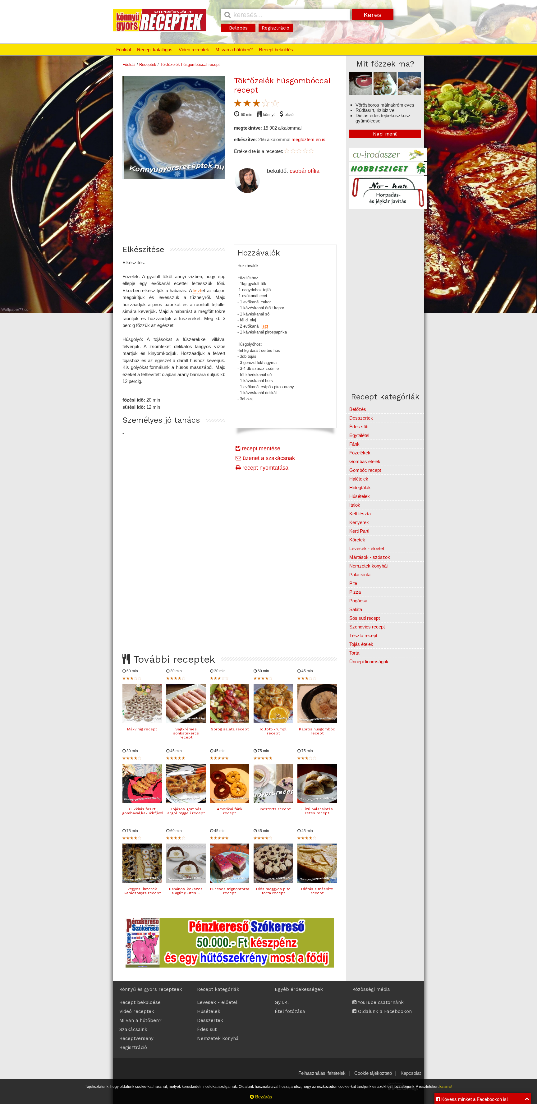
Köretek (357, 539)
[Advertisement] (229, 554)
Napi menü (385, 134)
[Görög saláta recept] (230, 721)
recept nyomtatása (264, 468)
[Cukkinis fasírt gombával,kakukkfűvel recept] (142, 801)
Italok (354, 505)
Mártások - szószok (369, 557)
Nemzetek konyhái (368, 565)
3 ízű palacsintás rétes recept (317, 811)
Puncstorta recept (273, 809)
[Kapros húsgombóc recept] (317, 721)
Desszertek (361, 418)
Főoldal (123, 49)
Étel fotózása (290, 1011)
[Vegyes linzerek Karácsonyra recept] (142, 881)
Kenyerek (359, 522)
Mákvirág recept (142, 729)
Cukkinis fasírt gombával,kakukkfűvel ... (142, 813)
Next (231, 148)
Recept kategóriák (218, 989)
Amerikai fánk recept (229, 811)
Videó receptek (194, 49)
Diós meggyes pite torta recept (273, 891)
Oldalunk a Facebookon (384, 1011)
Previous (116, 148)
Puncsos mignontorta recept (229, 891)
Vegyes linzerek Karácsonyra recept (142, 891)
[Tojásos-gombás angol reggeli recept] (186, 801)
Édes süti (358, 426)
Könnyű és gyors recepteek (150, 989)
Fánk (354, 444)
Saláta (355, 609)
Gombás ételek (364, 461)
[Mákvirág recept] (142, 721)
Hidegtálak (360, 487)
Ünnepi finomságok (368, 661)
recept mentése (260, 448)
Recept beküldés (276, 49)
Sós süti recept (364, 618)
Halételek (358, 478)
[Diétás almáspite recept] (317, 881)
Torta (354, 653)
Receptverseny (136, 1038)
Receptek (147, 64)
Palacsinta (359, 574)
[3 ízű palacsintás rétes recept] (317, 801)
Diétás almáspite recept (317, 891)
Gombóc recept (365, 470)
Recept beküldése (140, 1002)
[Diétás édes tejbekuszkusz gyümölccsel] (409, 93)
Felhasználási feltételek (322, 1073)
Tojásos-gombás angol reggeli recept (186, 811)
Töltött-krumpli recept (273, 731)
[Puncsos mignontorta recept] (230, 881)
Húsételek (359, 496)
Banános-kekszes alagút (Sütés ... (186, 891)
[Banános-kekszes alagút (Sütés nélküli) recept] (186, 881)
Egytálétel (359, 435)
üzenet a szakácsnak (268, 458)
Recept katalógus (154, 49)
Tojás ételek (361, 644)
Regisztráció (275, 28)
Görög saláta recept (230, 729)
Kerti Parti (359, 531)
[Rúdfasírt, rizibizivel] (385, 93)
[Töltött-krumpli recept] (273, 721)
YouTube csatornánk (380, 1002)
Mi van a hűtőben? (234, 49)
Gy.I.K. (282, 1002)
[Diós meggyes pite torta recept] (273, 881)
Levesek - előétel (366, 548)
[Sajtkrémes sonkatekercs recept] (186, 721)
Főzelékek (359, 452)
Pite (353, 583)
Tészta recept (363, 635)
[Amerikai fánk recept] (230, 801)
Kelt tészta (360, 513)
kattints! (445, 1086)
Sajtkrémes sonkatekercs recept (186, 733)
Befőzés (357, 409)
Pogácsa (358, 600)
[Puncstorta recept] (273, 801)
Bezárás (263, 1096)
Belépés (238, 28)
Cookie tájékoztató (373, 1073)
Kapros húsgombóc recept (317, 731)
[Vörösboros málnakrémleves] (360, 93)
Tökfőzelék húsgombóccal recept (190, 64)
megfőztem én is (308, 139)
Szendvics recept (367, 626)
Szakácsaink (133, 1029)
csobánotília (304, 171)
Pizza (355, 592)
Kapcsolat (411, 1073)
